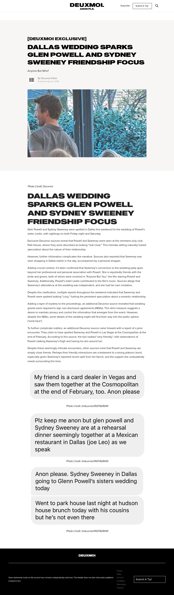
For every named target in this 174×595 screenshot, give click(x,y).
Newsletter (16, 5)
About (29, 5)
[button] (159, 6)
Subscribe (125, 6)
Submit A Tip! (142, 6)
